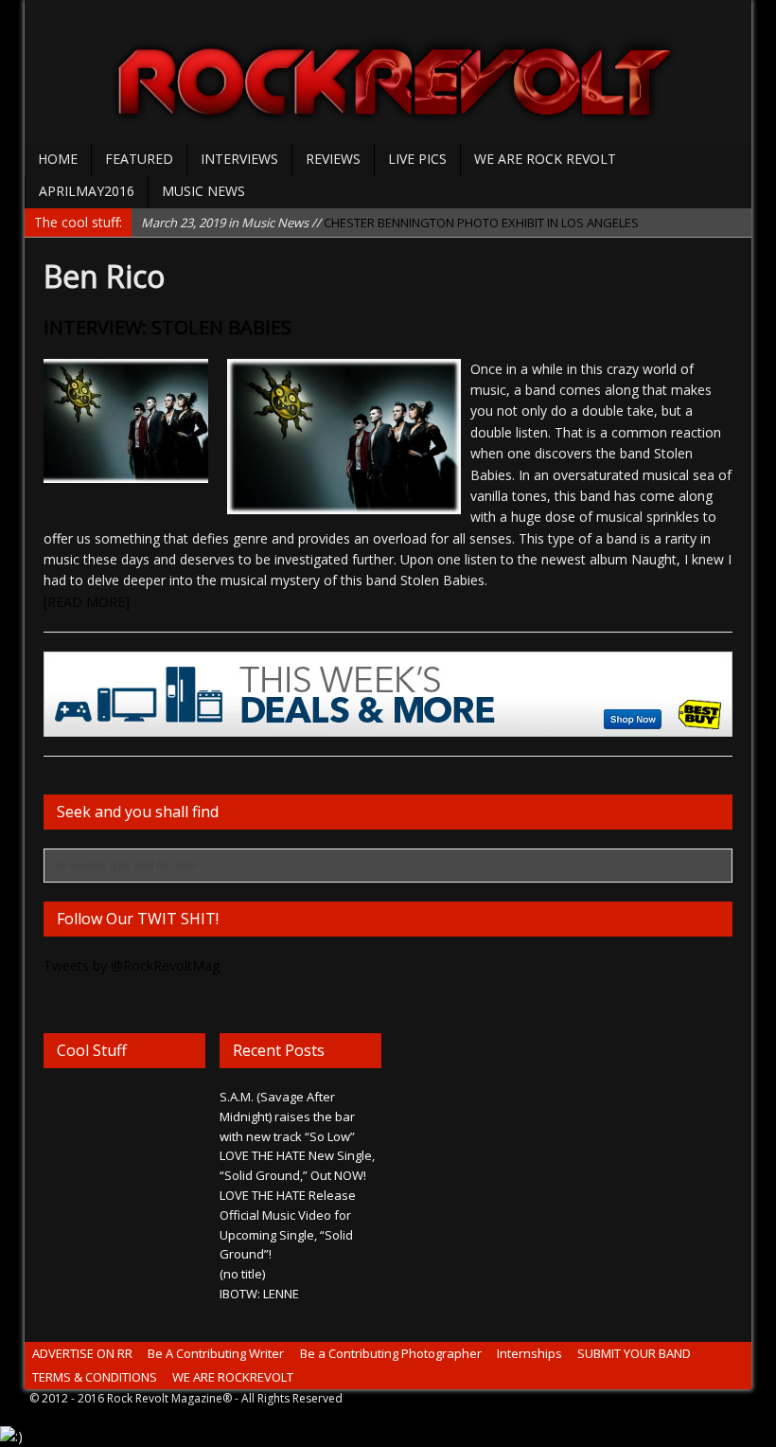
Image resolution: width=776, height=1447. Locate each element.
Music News (203, 191)
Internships (529, 1353)
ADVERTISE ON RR (82, 1353)
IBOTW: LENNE (259, 1293)
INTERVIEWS (239, 159)
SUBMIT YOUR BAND (634, 1353)
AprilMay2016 (86, 191)
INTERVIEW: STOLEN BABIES (167, 327)
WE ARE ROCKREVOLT (232, 1376)
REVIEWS (333, 159)
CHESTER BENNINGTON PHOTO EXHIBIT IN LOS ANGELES (390, 221)
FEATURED (139, 159)
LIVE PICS (417, 159)
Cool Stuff (92, 1050)
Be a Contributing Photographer (391, 1353)
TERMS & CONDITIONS (94, 1376)
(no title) (242, 1273)
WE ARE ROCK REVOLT (545, 159)
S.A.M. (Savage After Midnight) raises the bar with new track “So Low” (287, 1116)
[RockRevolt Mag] (388, 72)
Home (58, 159)
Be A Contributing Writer (216, 1353)
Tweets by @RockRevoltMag (132, 965)
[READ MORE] (87, 602)
